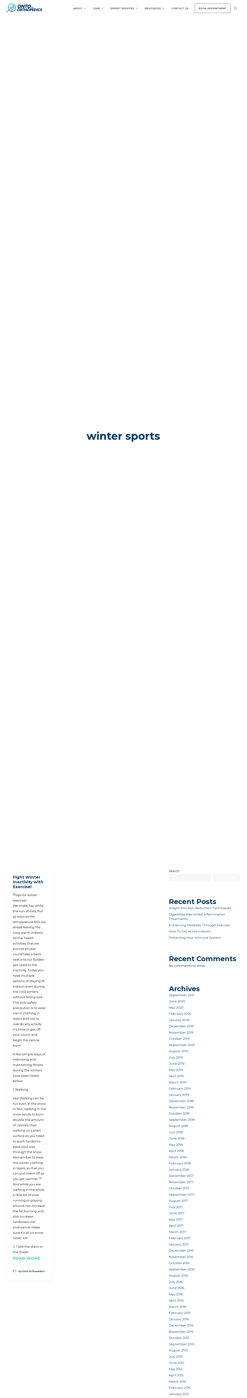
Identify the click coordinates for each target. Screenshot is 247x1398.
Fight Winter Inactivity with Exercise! (28, 882)
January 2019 (179, 1095)
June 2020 (177, 1001)
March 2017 (177, 1232)
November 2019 (181, 1032)
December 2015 (181, 1325)
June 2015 (176, 1363)
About (77, 8)
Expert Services (122, 8)
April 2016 (176, 1300)
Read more (26, 1258)
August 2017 (178, 1201)
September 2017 (181, 1194)
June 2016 (176, 1288)
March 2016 (177, 1307)
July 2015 (176, 1356)
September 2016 (182, 1269)
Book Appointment (213, 8)
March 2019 (177, 1082)
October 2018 (179, 1113)
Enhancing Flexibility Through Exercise (199, 925)
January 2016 (179, 1319)
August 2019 (178, 1051)
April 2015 (176, 1375)
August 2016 (178, 1275)
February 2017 (180, 1238)
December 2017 (181, 1176)
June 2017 (176, 1213)
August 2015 (178, 1350)
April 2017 (176, 1225)
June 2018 (176, 1138)
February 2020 (180, 1014)
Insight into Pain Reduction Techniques (200, 908)
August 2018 (178, 1126)
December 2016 (181, 1250)
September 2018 (182, 1120)
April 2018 (176, 1151)
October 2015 (179, 1338)
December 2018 (181, 1101)
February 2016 (180, 1313)
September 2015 (181, 1344)
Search (174, 871)
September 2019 (182, 1045)
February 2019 (180, 1088)
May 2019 (176, 1070)
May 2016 (176, 1294)
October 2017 (179, 1188)
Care (96, 8)
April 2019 (176, 1076)
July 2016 (176, 1282)
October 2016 (179, 1263)
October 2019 (179, 1038)
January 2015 (179, 1394)
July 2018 (176, 1132)
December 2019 (181, 1026)
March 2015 (177, 1381)
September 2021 (181, 995)
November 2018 (181, 1107)
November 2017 (181, 1182)
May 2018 (176, 1145)
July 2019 (176, 1057)
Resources (153, 8)
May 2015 (176, 1369)
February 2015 (180, 1388)
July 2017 (176, 1207)
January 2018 (179, 1169)
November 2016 (181, 1257)
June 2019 (176, 1063)
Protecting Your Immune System (195, 937)
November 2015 (181, 1332)
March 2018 (177, 1157)
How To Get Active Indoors (189, 931)
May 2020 (176, 1007)
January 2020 (179, 1020)
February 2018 (180, 1163)
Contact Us (179, 8)
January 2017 (179, 1244)
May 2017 (176, 1219)
